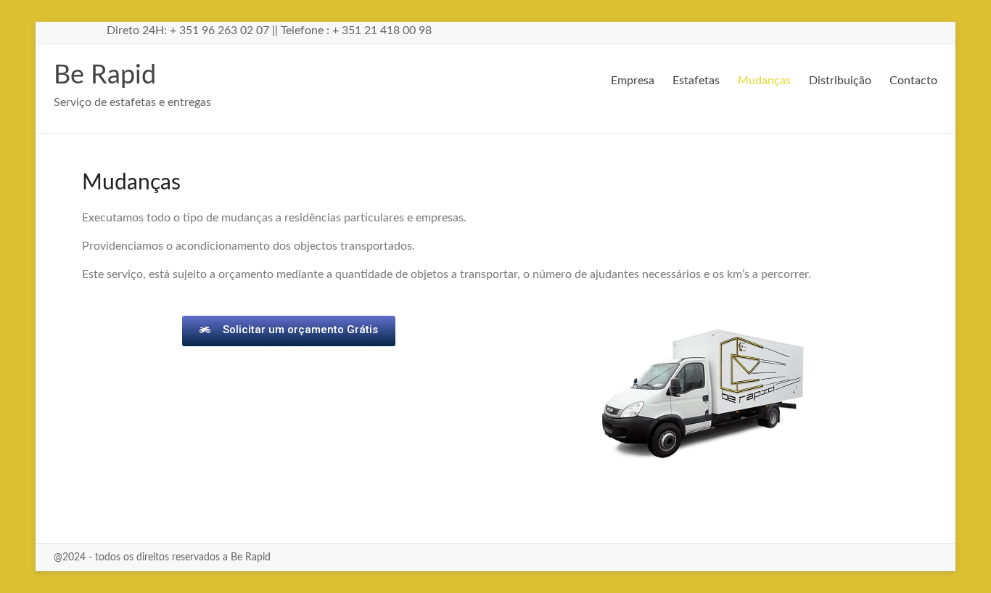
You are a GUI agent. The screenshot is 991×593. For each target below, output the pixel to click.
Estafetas (696, 80)
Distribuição (840, 80)
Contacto (913, 80)
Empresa (632, 80)
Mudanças (764, 80)
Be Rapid (105, 75)
